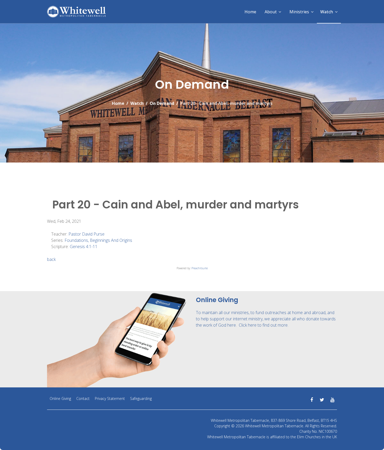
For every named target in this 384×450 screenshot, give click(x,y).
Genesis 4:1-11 (83, 246)
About (271, 12)
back (51, 259)
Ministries (299, 12)
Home (250, 12)
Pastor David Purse (86, 234)
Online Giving (60, 398)
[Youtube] (332, 399)
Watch (326, 12)
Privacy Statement (110, 398)
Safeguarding (141, 398)
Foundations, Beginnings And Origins (98, 240)
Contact (83, 398)
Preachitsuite (199, 268)
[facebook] (311, 399)
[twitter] (322, 399)
